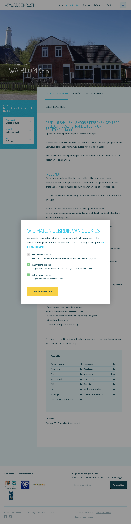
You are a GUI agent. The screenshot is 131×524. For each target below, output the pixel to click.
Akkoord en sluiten (43, 291)
